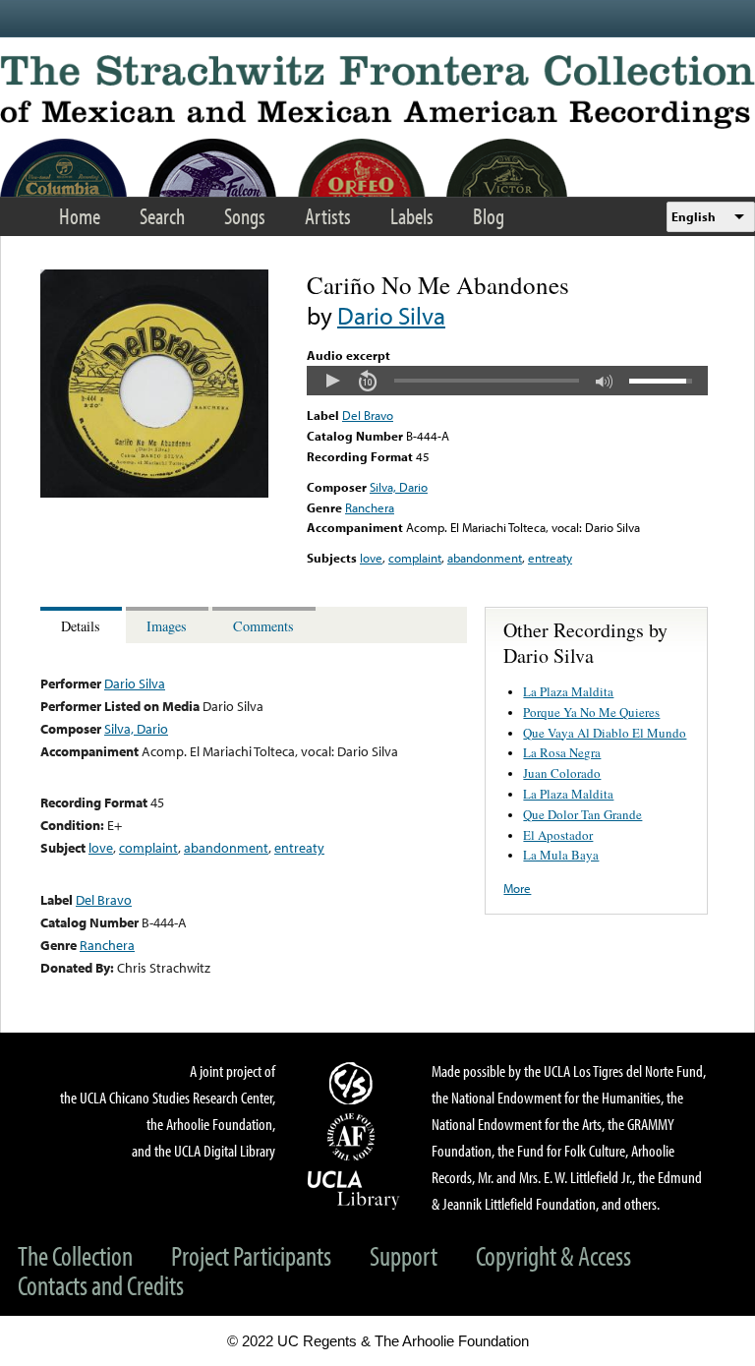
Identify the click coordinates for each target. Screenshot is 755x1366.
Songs (244, 216)
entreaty (550, 557)
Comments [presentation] (263, 626)
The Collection (75, 1255)
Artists (328, 216)
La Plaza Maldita (568, 691)
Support (403, 1255)
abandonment (484, 557)
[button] (332, 380)
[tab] (83, 625)
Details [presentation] (80, 626)
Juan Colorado (562, 773)
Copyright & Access (553, 1255)
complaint (414, 557)
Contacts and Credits (101, 1285)
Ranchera (369, 507)
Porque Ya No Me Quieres (591, 712)
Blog (488, 216)
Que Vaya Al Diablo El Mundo (604, 733)
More (517, 888)
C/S (354, 1082)
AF (354, 1136)
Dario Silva (391, 315)
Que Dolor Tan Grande (582, 814)
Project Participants (251, 1255)
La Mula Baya (561, 854)
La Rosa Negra (562, 752)
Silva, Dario (399, 487)
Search (162, 216)
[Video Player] (507, 380)
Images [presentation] (166, 626)
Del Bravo (367, 415)
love (371, 557)
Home (79, 216)
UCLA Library (354, 1189)
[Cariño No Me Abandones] (154, 493)
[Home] (377, 92)
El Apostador (558, 835)
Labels (412, 216)
